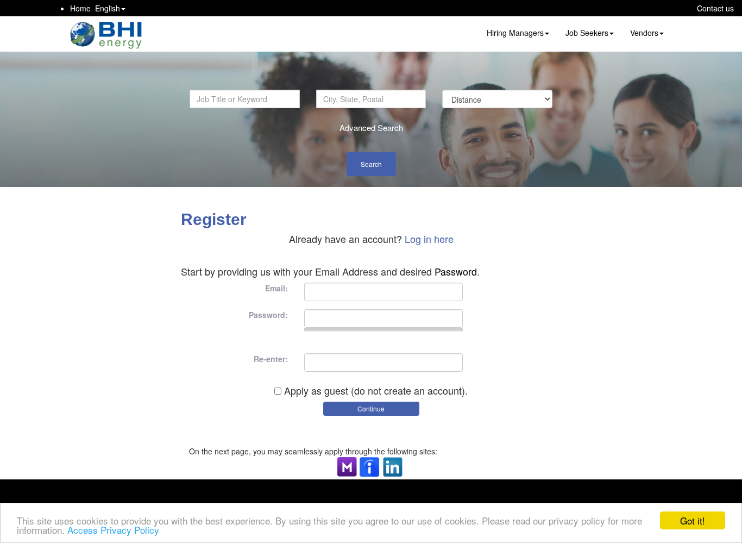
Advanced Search (371, 127)
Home (80, 8)
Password (456, 271)
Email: (276, 288)
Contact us (715, 8)
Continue (371, 408)
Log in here (429, 239)
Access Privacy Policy (113, 529)
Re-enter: (271, 358)
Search (371, 163)
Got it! (692, 520)
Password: (268, 314)
